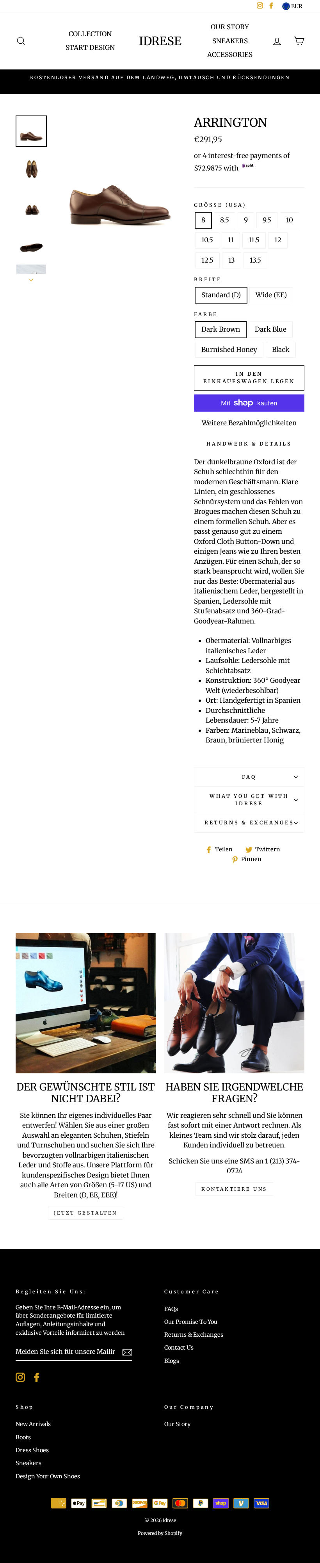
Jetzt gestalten (85, 1213)
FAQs (171, 1309)
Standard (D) (221, 295)
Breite (208, 279)
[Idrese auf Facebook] (36, 1377)
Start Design (90, 47)
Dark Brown (220, 329)
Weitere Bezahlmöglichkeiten (249, 423)
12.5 (207, 260)
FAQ (249, 777)
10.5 (207, 240)
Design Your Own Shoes (48, 1476)
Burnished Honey (229, 349)
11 (231, 240)
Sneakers (230, 41)
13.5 (255, 260)
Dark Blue (270, 329)
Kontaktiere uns (234, 1189)
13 (231, 260)
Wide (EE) (271, 295)
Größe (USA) (220, 205)
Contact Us (179, 1347)
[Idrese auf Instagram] (20, 1377)
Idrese (160, 41)
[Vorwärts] (31, 278)
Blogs (171, 1360)
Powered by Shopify (160, 1533)
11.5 (254, 240)
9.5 (267, 220)
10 (289, 220)
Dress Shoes (32, 1450)
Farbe (206, 314)
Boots (23, 1437)
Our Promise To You (190, 1321)
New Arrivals (33, 1424)
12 (277, 240)
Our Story (230, 27)
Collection (90, 34)
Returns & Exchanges (249, 822)
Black (281, 349)
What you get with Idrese (249, 799)
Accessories (229, 54)
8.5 (224, 220)
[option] (160, 77)
